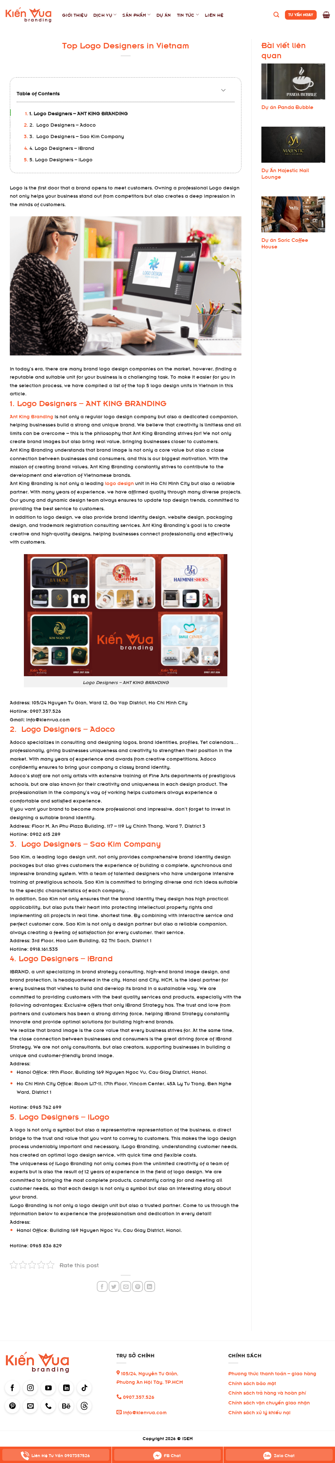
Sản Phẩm (134, 14)
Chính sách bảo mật (252, 1382)
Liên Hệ (214, 14)
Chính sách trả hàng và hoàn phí (267, 1392)
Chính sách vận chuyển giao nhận (269, 1402)
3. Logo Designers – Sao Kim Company (76, 135)
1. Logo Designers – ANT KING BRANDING (78, 112)
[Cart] (326, 15)
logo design (119, 482)
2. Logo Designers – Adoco (62, 124)
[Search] (276, 15)
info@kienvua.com (144, 1411)
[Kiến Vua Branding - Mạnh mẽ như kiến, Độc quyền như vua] (28, 15)
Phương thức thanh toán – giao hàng (272, 1372)
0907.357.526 (138, 1396)
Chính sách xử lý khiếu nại (259, 1411)
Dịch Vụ (102, 14)
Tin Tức (186, 14)
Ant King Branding (31, 415)
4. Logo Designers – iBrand (61, 147)
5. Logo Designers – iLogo (61, 158)
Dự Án (163, 14)
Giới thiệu (74, 14)
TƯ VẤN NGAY (300, 14)
